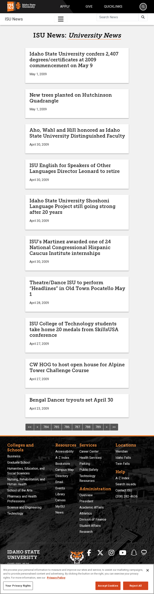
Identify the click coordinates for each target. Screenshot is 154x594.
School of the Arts (19, 490)
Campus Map (64, 470)
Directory (61, 476)
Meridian (122, 451)
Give (89, 6)
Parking (84, 464)
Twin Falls (123, 464)
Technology (15, 513)
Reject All (136, 585)
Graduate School (18, 462)
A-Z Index (62, 458)
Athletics (85, 513)
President (86, 501)
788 (87, 427)
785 (56, 427)
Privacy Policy (56, 577)
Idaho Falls (123, 458)
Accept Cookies (108, 585)
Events (60, 488)
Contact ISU (124, 490)
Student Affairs (90, 526)
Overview (86, 495)
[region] (77, 579)
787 (77, 427)
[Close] (147, 570)
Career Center (89, 451)
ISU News (14, 19)
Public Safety (88, 470)
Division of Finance (92, 519)
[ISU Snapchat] (134, 553)
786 (67, 427)
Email (59, 482)
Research (86, 532)
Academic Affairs (91, 507)
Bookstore (62, 464)
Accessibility (64, 451)
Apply (65, 6)
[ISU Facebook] (89, 553)
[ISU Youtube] (123, 553)
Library (60, 494)
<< (29, 427)
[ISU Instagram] (111, 553)
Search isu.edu (126, 484)
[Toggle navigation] (60, 19)
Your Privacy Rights (18, 585)
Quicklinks (113, 6)
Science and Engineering (24, 507)
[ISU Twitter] (100, 553)
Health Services (90, 458)
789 (98, 427)
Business (13, 456)
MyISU (60, 506)
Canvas (60, 500)
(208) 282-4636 (127, 496)
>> (114, 427)
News (59, 512)
